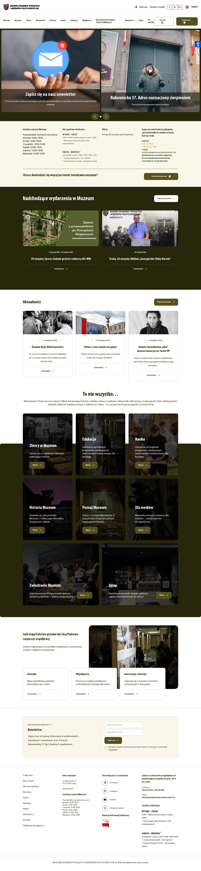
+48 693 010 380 (149, 147)
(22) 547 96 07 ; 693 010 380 (153, 790)
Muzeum (6, 21)
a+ (175, 7)
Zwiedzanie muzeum (159, 176)
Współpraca (86, 21)
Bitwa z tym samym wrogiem (100, 347)
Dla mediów (151, 21)
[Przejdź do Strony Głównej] (21, 7)
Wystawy (18, 21)
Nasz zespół (28, 781)
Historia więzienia (31, 786)
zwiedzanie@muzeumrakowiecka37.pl (158, 797)
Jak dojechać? (68, 789)
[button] (198, 44)
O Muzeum (28, 775)
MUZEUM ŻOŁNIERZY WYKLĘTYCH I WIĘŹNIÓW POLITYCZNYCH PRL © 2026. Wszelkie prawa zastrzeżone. (100, 863)
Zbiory (28, 21)
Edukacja (74, 21)
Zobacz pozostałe (164, 198)
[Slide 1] (100, 116)
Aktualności (40, 21)
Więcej (35, 465)
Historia (53, 21)
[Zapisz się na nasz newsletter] (50, 71)
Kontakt (163, 20)
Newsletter (129, 21)
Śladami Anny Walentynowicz (48, 347)
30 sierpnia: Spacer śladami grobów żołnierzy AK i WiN (61, 259)
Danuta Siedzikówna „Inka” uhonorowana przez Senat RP (153, 349)
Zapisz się (111, 740)
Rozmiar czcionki (157, 7)
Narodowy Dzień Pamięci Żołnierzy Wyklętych (105, 21)
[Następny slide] (106, 116)
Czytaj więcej (59, 269)
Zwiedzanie (186, 20)
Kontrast (143, 7)
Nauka (63, 21)
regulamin (112, 750)
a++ (180, 7)
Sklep (141, 21)
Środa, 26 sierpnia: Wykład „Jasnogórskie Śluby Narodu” (140, 259)
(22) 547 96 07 (148, 144)
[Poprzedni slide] (94, 116)
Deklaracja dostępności (33, 826)
